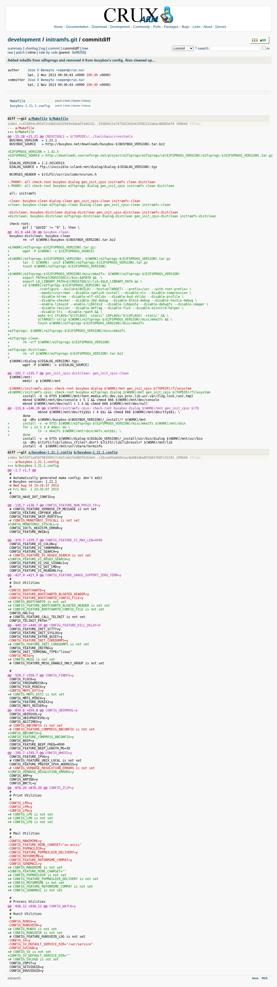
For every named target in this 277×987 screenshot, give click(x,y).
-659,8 (19, 710)
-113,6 (19, 408)
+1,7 (26, 470)
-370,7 (19, 540)
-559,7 (19, 675)
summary (15, 48)
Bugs (185, 27)
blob (67, 100)
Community (141, 27)
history (87, 100)
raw (10, 52)
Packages (171, 27)
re (267, 48)
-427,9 (19, 575)
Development (120, 27)
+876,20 (35, 788)
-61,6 (18, 232)
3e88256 (78, 52)
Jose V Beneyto (41, 70)
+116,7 (32, 505)
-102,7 (19, 373)
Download (99, 27)
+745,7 (32, 753)
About (207, 27)
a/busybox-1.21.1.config (50, 452)
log (43, 48)
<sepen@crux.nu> (70, 70)
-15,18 (19, 136)
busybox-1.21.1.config (30, 106)
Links (196, 27)
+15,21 (32, 136)
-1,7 (17, 470)
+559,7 (32, 675)
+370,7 (32, 540)
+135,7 (32, 373)
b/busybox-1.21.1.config (95, 452)
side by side (48, 52)
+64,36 (30, 232)
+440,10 (35, 625)
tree (85, 48)
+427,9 (32, 575)
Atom (255, 978)
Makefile (17, 101)
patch (20, 52)
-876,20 (20, 788)
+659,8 (32, 710)
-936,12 (20, 906)
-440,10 (20, 625)
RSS (265, 978)
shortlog (31, 48)
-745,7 (19, 753)
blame (76, 100)
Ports (157, 27)
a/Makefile (37, 119)
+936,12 (35, 906)
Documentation (77, 27)
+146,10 (33, 408)
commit (54, 48)
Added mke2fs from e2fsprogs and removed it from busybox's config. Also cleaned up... (81, 60)
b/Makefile (58, 119)
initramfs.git (61, 40)
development (24, 40)
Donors (220, 27)
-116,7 (19, 505)
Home (58, 27)
